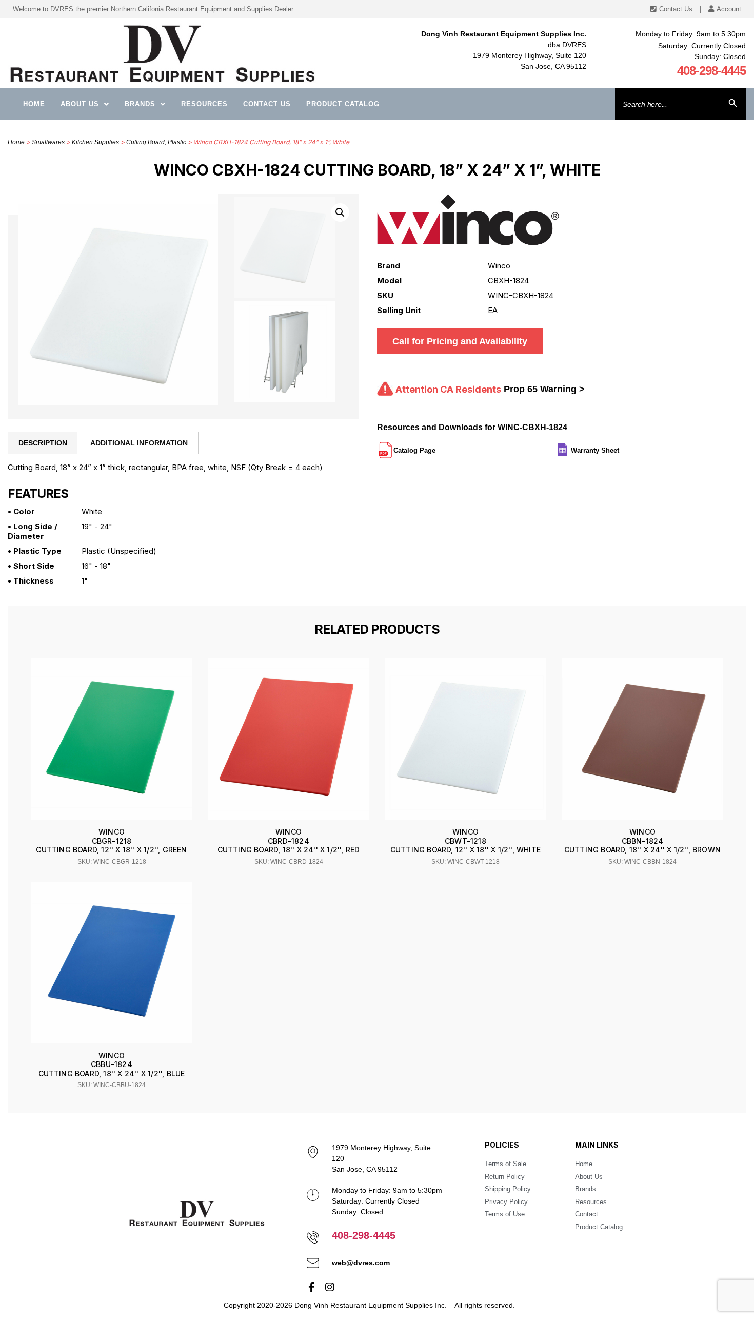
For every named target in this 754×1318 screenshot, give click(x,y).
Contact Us (267, 104)
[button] (340, 212)
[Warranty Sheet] (620, 446)
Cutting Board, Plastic (156, 142)
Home (34, 104)
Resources (204, 104)
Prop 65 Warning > (544, 389)
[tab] (42, 443)
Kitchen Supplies (95, 142)
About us (80, 104)
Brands (140, 104)
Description (42, 443)
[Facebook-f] (312, 1287)
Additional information (139, 443)
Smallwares (48, 142)
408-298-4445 (711, 70)
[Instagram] (330, 1287)
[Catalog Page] (436, 446)
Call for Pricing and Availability (459, 341)
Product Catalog (343, 104)
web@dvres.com (361, 1262)
